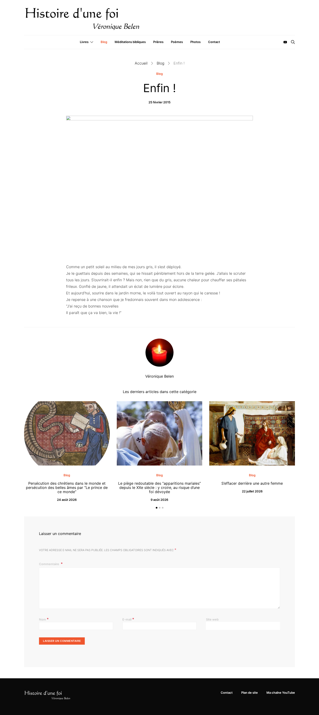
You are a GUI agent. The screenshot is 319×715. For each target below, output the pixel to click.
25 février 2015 (159, 102)
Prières (158, 42)
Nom (44, 619)
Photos (195, 42)
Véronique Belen (159, 376)
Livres (84, 42)
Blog (104, 42)
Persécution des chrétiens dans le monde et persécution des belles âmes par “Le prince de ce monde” (67, 487)
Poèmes (177, 42)
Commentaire (49, 564)
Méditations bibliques (130, 42)
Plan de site (249, 692)
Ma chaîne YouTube (280, 692)
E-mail (128, 619)
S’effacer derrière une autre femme (252, 483)
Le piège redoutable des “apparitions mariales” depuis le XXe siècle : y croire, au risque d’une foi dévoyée (159, 487)
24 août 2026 (67, 500)
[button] (156, 507)
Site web (212, 619)
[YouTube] (285, 42)
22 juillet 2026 (252, 491)
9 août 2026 (159, 500)
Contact (214, 42)
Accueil (141, 63)
